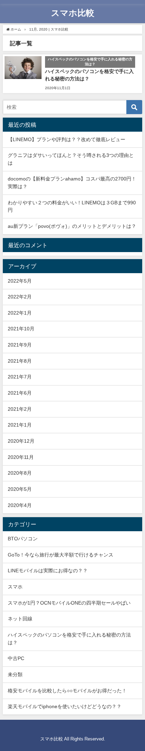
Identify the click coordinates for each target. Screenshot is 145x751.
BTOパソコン (23, 538)
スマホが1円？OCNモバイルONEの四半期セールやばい (69, 602)
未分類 (15, 674)
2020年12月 (21, 441)
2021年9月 (20, 344)
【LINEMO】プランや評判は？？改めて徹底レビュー (66, 139)
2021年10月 (21, 328)
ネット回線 (20, 618)
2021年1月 (20, 424)
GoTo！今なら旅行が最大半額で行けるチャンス (60, 554)
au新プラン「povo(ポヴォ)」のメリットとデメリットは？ (72, 226)
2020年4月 (20, 505)
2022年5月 (20, 280)
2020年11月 (21, 457)
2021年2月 (20, 409)
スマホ (15, 586)
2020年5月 (20, 489)
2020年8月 (20, 472)
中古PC (16, 658)
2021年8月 (20, 360)
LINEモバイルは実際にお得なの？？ (48, 570)
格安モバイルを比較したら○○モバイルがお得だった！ (67, 690)
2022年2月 (20, 296)
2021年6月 (20, 392)
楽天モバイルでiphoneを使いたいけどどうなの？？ (64, 706)
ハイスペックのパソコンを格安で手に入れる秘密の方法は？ (69, 638)
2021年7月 (20, 376)
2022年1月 (20, 312)
